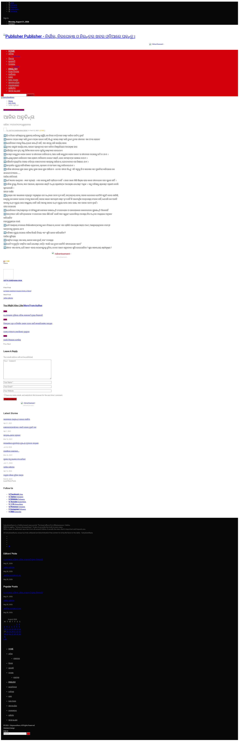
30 (20, 634)
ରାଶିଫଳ (12, 88)
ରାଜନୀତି (11, 61)
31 (5, 637)
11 (7, 629)
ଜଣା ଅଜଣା (13, 79)
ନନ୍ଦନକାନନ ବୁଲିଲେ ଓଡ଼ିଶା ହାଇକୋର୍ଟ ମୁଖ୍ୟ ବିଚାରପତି (23, 559)
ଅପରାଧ (11, 64)
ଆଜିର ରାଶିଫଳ (8, 298)
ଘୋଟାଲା (16, 66)
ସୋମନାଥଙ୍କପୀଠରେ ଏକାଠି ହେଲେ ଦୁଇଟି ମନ (19, 427)
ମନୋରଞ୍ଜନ (13, 85)
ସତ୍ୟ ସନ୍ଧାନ (14, 90)
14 (15, 629)
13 (12, 629)
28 (15, 634)
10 (5, 629)
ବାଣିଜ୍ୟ (12, 74)
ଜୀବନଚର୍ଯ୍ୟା (13, 82)
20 (12, 632)
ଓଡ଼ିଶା (11, 53)
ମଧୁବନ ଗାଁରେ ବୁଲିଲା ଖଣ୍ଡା (13, 475)
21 (15, 632)
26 (10, 634)
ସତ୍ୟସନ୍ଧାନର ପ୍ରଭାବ (11, 435)
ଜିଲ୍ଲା (11, 58)
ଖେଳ (10, 77)
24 (5, 634)
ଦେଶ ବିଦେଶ (13, 71)
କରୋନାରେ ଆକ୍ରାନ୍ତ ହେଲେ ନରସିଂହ (16, 419)
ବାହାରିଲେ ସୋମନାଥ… (11, 451)
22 (17, 632)
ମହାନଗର (16, 56)
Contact (11, 24)
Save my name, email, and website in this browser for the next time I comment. (34, 395)
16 (20, 629)
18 (7, 632)
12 (10, 629)
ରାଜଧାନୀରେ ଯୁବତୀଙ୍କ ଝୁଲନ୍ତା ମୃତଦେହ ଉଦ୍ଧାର (20, 443)
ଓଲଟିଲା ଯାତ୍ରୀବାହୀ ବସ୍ (12, 575)
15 (17, 629)
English (12, 69)
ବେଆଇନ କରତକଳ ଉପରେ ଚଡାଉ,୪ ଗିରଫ (17, 291)
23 (20, 632)
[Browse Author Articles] (8, 278)
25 (7, 634)
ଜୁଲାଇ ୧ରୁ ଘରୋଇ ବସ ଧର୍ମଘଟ (14, 459)
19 (10, 632)
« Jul (5, 639)
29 (17, 634)
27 (12, 634)
